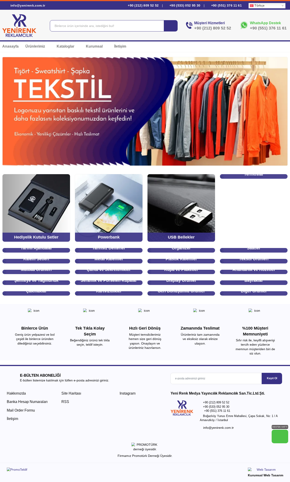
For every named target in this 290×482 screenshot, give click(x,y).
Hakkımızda (16, 393)
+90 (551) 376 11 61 (226, 5)
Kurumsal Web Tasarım (265, 475)
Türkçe (259, 5)
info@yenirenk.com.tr (27, 5)
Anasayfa (10, 46)
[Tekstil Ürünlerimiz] (145, 111)
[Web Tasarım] (265, 470)
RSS (65, 402)
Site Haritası (71, 393)
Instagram (127, 393)
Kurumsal (95, 46)
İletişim (120, 46)
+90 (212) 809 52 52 (143, 5)
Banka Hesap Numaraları (27, 402)
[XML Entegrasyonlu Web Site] (75, 470)
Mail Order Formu (21, 410)
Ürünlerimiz (35, 46)
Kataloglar (66, 46)
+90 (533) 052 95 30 (185, 5)
